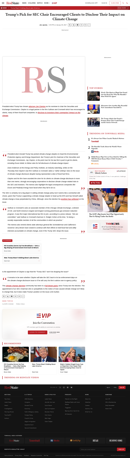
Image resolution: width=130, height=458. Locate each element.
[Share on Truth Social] (73, 24)
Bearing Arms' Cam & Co (72, 411)
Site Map (46, 455)
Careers (87, 405)
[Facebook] (67, 387)
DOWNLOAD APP (91, 3)
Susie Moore (48, 405)
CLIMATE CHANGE (8, 304)
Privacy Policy (18, 455)
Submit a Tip (88, 408)
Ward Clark (35, 372)
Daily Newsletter (109, 405)
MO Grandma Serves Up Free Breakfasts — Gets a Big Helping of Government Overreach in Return (15, 367)
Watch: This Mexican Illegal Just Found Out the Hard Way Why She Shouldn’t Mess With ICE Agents (114, 94)
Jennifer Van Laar (50, 402)
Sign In (108, 387)
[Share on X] (69, 24)
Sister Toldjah (64, 372)
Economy (27, 408)
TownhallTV (7, 415)
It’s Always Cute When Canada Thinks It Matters (107, 138)
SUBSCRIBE (115, 3)
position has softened (70, 199)
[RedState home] (11, 387)
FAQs (115, 387)
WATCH (40, 3)
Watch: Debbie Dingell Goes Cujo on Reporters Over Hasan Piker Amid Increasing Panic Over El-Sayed (71, 367)
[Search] (123, 3)
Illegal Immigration (30, 421)
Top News (7, 399)
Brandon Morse (49, 412)
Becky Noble (7, 372)
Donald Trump (29, 405)
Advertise (87, 402)
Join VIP (122, 387)
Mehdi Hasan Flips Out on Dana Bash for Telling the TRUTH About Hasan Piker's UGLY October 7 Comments (109, 159)
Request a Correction (36, 455)
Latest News (7, 402)
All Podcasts (68, 414)
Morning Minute (9, 412)
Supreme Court (29, 424)
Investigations (8, 408)
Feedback (26, 455)
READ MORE (123, 8)
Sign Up (121, 449)
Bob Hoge (48, 418)
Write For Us (88, 412)
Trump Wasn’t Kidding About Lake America (25, 8)
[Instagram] (63, 387)
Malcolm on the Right (71, 399)
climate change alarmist (15, 286)
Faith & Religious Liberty (31, 412)
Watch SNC (108, 408)
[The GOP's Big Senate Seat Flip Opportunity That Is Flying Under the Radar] (108, 200)
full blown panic (51, 286)
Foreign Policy (29, 415)
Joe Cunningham (50, 408)
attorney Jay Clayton (37, 106)
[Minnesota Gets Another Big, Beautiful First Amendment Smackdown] (93, 109)
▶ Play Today (95, 183)
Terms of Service (8, 455)
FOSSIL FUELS (20, 304)
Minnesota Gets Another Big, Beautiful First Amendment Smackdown (114, 107)
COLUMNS (32, 3)
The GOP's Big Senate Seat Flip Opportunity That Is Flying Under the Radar (106, 215)
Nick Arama (48, 415)
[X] (60, 387)
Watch (6, 405)
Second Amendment (30, 428)
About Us (87, 399)
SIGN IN (104, 3)
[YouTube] (71, 387)
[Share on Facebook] (77, 24)
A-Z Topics (28, 394)
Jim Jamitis (43, 25)
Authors (6, 418)
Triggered (68, 407)
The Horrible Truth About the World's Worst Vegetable (106, 147)
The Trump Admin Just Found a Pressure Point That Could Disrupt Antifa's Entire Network (112, 120)
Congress (27, 402)
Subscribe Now (54, 332)
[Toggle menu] (3, 3)
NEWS (24, 3)
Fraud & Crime (29, 418)
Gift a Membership (110, 402)
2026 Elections (29, 399)
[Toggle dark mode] (127, 3)
